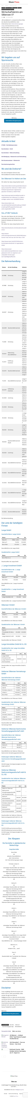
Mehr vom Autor (16, 1031)
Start (2, 5)
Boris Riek (12, 1024)
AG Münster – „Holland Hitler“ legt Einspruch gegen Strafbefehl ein (18, 1036)
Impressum (21, 1093)
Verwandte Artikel (6, 1031)
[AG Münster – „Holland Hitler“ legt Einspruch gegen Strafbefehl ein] (5, 1037)
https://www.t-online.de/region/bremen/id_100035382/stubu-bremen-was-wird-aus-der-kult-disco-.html (13, 235)
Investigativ (15, 7)
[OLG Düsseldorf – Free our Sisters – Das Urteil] (5, 1044)
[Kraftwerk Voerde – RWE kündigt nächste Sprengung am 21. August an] (5, 1051)
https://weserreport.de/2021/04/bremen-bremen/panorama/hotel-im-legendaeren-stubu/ (12, 243)
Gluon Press (15, 1096)
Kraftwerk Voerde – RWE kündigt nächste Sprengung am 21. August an (18, 1051)
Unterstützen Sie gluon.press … (14, 120)
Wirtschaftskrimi (18, 1026)
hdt (4, 17)
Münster (19, 7)
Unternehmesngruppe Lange (7, 1026)
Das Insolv (4, 164)
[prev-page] (2, 1057)
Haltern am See (13, 5)
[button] (2, 2)
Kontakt (5, 1093)
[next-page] (5, 1057)
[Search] (26, 2)
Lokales (6, 5)
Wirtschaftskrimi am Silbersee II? (8, 9)
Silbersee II (17, 1024)
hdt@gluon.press (19, 1089)
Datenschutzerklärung (13, 1093)
